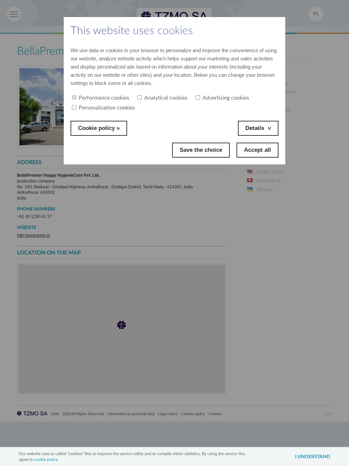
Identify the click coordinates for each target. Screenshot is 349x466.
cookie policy (46, 459)
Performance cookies (104, 98)
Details (254, 128)
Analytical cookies (165, 98)
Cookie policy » (99, 128)
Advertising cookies (225, 98)
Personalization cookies (107, 108)
